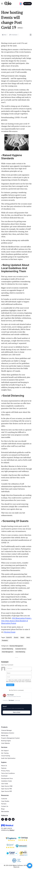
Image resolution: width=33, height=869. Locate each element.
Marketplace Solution (7, 733)
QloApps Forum (9, 632)
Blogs (3, 809)
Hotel (28, 637)
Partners (3, 804)
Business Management (16, 646)
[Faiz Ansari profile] (4, 695)
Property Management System (10, 738)
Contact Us (4, 806)
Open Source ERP (6, 791)
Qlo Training (4, 753)
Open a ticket (16, 712)
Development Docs (7, 778)
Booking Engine (6, 740)
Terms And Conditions (8, 773)
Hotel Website (5, 743)
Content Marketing (7, 649)
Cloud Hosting (5, 755)
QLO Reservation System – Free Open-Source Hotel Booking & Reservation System (16, 620)
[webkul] (7, 825)
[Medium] (9, 819)
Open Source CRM (6, 786)
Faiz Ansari (11, 700)
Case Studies (5, 801)
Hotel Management (7, 652)
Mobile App (4, 735)
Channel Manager (6, 730)
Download (4, 776)
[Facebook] (2, 819)
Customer (4, 798)
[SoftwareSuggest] (10, 846)
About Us (4, 765)
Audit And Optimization (8, 758)
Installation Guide (6, 781)
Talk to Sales (27, 3)
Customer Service (20, 649)
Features (3, 768)
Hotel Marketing (20, 652)
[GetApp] (22, 839)
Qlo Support (5, 750)
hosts (22, 637)
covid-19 (9, 637)
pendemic (5, 640)
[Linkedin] (13, 819)
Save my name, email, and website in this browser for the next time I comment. (18, 680)
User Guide (4, 783)
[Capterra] (11, 839)
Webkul (11, 830)
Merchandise (5, 811)
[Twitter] (6, 819)
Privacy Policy (5, 770)
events (16, 637)
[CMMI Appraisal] (12, 853)
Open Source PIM (6, 789)
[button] (30, 35)
